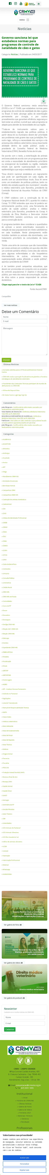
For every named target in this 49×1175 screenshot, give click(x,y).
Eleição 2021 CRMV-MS (10, 629)
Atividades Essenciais (10, 481)
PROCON (6, 768)
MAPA (5, 712)
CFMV (4, 560)
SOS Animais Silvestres (11, 832)
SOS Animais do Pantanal (11, 828)
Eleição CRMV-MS (9, 634)
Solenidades (7, 823)
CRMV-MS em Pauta (9, 597)
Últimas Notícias (25, 1103)
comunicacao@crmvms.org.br (28, 1085)
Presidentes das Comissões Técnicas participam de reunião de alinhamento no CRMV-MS (24, 385)
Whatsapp (6, 869)
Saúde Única (7, 791)
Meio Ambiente (8, 726)
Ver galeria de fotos (12, 925)
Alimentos (6, 449)
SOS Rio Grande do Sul (11, 837)
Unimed (5, 851)
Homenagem (7, 680)
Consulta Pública (8, 578)
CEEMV (5, 527)
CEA (4, 509)
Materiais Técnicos (25, 1116)
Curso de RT (7, 606)
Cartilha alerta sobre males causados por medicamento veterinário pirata (22, 408)
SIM (4, 819)
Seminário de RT (8, 805)
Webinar (6, 865)
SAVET (5, 795)
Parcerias (6, 758)
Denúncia (25, 1119)
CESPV (5, 550)
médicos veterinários (10, 721)
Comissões (6, 569)
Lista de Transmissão (10, 703)
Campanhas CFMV (9, 490)
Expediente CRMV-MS (10, 647)
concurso (6, 573)
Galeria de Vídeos (25, 1110)
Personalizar (24, 1164)
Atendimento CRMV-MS (11, 476)
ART (4, 467)
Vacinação (6, 856)
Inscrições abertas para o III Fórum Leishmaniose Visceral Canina (22, 371)
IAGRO (5, 684)
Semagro (6, 800)
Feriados (6, 657)
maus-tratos (7, 717)
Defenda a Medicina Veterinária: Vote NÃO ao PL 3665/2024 (21, 417)
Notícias (14, 54)
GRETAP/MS (7, 675)
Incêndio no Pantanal (10, 694)
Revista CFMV (7, 782)
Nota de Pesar (8, 735)
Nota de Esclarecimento (11, 731)
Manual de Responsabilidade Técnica (16, 708)
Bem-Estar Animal (9, 486)
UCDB (5, 846)
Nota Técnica (7, 745)
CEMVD (5, 546)
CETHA (5, 555)
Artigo (5, 472)
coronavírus (7, 583)
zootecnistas (7, 874)
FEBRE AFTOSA (8, 652)
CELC (4, 536)
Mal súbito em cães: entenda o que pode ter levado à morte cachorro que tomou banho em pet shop (24, 422)
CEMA (5, 541)
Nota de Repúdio (8, 740)
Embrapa (6, 638)
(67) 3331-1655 (27, 1088)
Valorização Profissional (11, 860)
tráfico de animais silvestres (12, 842)
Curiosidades (7, 601)
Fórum (5, 666)
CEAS (4, 513)
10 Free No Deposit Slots (11, 390)
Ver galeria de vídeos (12, 963)
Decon (5, 610)
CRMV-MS (6, 592)
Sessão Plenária (8, 809)
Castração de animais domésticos (14, 499)
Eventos (5, 643)
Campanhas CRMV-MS (10, 495)
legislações (6, 698)
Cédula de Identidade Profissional (14, 518)
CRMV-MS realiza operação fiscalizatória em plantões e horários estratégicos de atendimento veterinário (24, 378)
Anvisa (5, 462)
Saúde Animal (7, 786)
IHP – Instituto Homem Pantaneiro (14, 689)
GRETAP (5, 671)
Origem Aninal (7, 754)
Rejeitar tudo (24, 1170)
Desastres (6, 615)
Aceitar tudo (24, 1158)
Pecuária (6, 763)
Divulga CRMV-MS (9, 624)
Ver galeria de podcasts (13, 998)
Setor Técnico (7, 814)
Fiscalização (7, 661)
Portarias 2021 (25, 1113)
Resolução (25, 1122)
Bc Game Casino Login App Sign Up (15, 395)
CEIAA (5, 532)
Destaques (6, 620)
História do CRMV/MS (25, 1100)
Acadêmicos (7, 439)
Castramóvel (7, 504)
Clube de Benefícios (10, 564)
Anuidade (6, 458)
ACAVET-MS (7, 444)
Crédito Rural (7, 587)
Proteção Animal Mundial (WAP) (13, 772)
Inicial (25, 1097)
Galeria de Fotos (25, 1106)
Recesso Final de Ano (10, 777)
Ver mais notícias (10, 305)
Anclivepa (6, 453)
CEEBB (5, 523)
